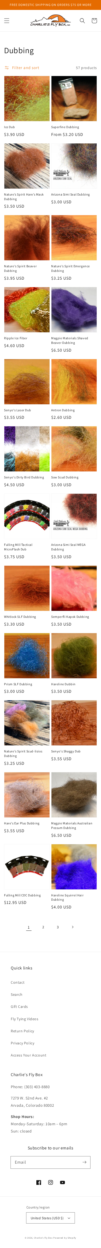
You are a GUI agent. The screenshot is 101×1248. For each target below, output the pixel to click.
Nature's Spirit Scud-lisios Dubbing (23, 753)
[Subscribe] (84, 1162)
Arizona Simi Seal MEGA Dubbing (68, 547)
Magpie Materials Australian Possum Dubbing (71, 825)
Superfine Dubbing (65, 127)
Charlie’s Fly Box (43, 1237)
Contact (18, 982)
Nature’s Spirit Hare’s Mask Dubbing (24, 196)
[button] (7, 21)
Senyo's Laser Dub (17, 410)
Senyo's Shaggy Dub (66, 751)
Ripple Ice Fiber (15, 338)
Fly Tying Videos (25, 1018)
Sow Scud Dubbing (65, 477)
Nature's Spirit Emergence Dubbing (70, 268)
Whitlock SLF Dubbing (20, 617)
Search (17, 994)
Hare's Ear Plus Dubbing (22, 823)
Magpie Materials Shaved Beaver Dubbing (69, 340)
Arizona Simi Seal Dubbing (70, 194)
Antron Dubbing (63, 410)
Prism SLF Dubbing (18, 684)
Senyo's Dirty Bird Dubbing (24, 477)
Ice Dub (9, 127)
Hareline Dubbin (63, 684)
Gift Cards (19, 1006)
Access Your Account (28, 1055)
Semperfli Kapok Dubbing (70, 617)
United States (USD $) (47, 1218)
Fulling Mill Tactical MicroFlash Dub (18, 547)
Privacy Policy (22, 1043)
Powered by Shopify (64, 1237)
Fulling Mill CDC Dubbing (22, 895)
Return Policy (22, 1031)
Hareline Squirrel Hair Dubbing (67, 897)
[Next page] (72, 927)
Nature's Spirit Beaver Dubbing (20, 268)
